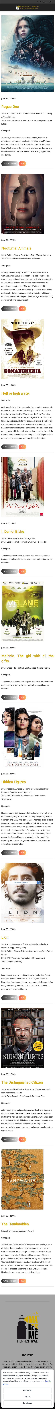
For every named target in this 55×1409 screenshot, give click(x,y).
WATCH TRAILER (9, 164)
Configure (27, 1403)
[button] (51, 7)
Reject (27, 1396)
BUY (22, 164)
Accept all (27, 1390)
